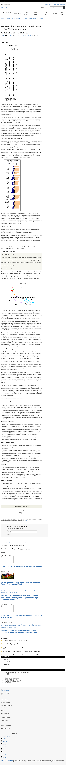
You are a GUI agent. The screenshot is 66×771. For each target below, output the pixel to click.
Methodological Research (6, 731)
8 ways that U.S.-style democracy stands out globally (21, 566)
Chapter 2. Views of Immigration (10, 674)
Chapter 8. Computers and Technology (12, 681)
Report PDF (5, 659)
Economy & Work (4, 720)
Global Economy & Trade (19, 540)
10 (23, 512)
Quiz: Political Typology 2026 (10, 644)
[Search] (64, 7)
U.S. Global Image (27, 542)
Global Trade (27, 540)
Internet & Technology (6, 725)
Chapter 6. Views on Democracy (10, 679)
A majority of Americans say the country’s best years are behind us (21, 616)
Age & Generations (5, 713)
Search (42, 7)
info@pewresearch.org (21, 268)
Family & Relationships (6, 717)
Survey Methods (7, 682)
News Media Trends (12, 542)
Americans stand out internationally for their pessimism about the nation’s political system (19, 631)
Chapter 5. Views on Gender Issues (11, 678)
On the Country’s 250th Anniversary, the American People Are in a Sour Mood (20, 583)
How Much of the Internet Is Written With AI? (15, 640)
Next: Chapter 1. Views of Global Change (21, 506)
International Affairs (5, 702)
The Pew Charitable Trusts (17, 762)
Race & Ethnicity (4, 707)
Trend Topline (6, 664)
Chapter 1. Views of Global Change (11, 673)
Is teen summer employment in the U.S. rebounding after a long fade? (21, 655)
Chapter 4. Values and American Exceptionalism (14, 677)
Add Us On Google (5, 39)
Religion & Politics (20, 542)
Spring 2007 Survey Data (8, 667)
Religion (3, 710)
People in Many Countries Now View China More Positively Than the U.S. (21, 651)
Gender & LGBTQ (12, 540)
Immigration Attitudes (5, 542)
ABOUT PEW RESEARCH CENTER (7, 760)
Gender (7, 540)
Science (2, 723)
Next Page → (21, 513)
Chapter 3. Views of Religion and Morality (12, 675)
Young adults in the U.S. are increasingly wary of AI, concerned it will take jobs (22, 647)
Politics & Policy (4, 700)
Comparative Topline (7, 661)
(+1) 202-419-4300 (4, 696)
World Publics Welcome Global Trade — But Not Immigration (17, 672)
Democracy (3, 540)
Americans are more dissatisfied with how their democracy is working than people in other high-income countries (20, 597)
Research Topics (6, 12)
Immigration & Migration (34, 540)
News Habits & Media (5, 728)
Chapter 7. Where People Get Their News (12, 680)
